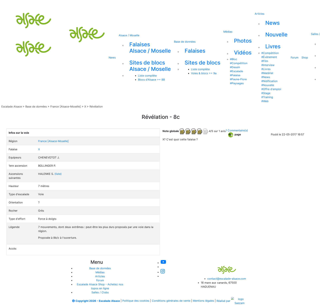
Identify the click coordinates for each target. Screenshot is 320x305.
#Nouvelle (267, 85)
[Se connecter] (178, 4)
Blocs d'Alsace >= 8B (151, 79)
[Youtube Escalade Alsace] (123, 4)
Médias (227, 31)
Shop (305, 57)
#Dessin (235, 67)
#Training (267, 97)
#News (265, 77)
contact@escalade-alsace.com (226, 278)
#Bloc (233, 59)
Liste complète (147, 75)
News (112, 57)
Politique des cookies (135, 300)
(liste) (58, 173)
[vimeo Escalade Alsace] (135, 4)
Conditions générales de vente (171, 300)
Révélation (96, 106)
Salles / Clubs (100, 292)
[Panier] (183, 4)
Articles (259, 13)
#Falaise (235, 75)
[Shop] (168, 4)
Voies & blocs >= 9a (203, 73)
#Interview (267, 65)
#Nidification (269, 81)
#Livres (265, 69)
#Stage (265, 93)
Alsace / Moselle (129, 35)
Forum (294, 57)
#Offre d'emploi (271, 89)
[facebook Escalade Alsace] (157, 4)
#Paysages (237, 83)
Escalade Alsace (11, 106)
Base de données (185, 41)
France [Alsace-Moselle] (65, 106)
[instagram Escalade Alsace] (146, 4)
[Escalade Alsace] (223, 267)
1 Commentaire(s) (237, 130)
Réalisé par (223, 300)
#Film (264, 61)
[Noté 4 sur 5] (194, 131)
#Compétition (238, 63)
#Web (264, 101)
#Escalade (236, 71)
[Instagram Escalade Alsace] (162, 272)
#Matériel (267, 73)
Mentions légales (203, 300)
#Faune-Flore (238, 79)
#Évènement (269, 57)
